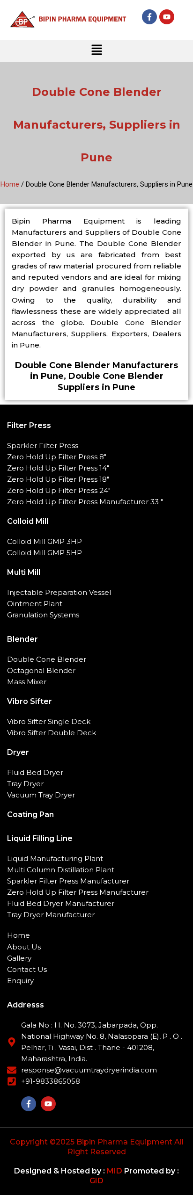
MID (113, 1170)
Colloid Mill (27, 521)
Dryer (18, 752)
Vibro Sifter (29, 701)
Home (9, 184)
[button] (96, 51)
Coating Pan (30, 814)
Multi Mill (23, 572)
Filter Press (29, 425)
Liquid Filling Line (40, 838)
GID (96, 1180)
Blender (22, 639)
